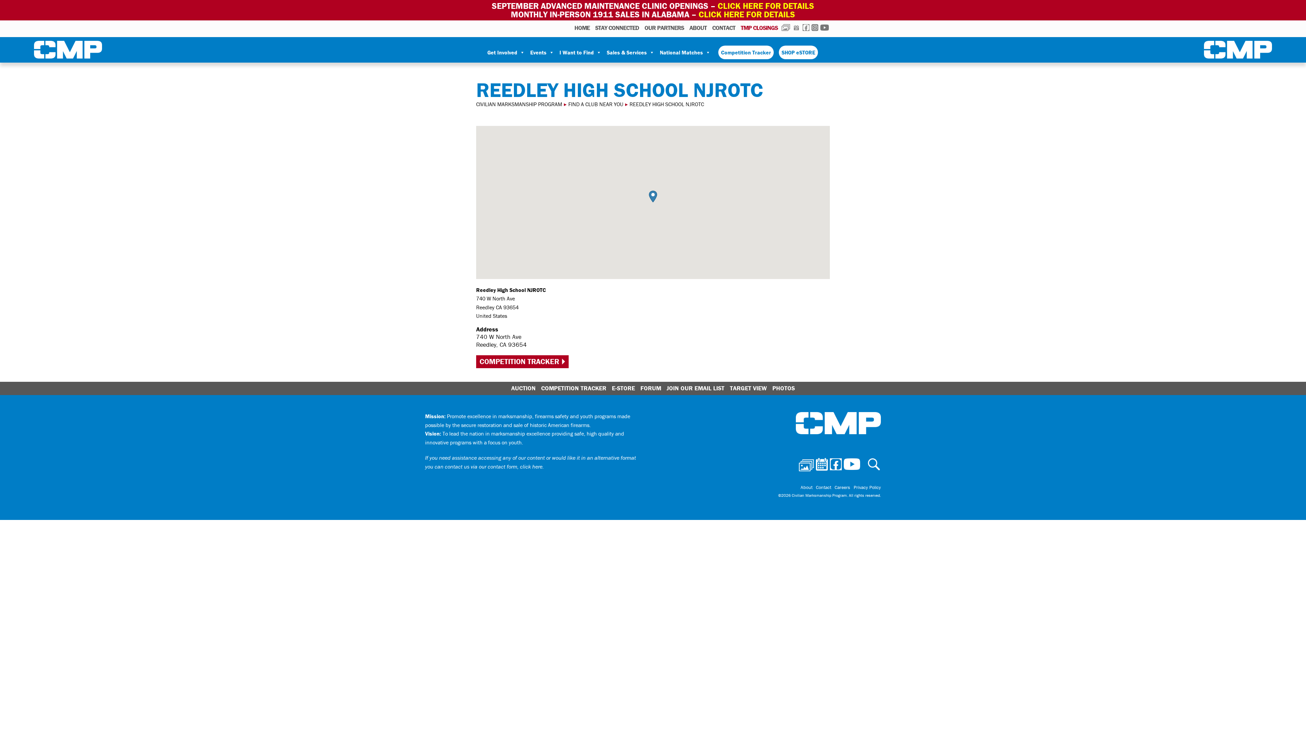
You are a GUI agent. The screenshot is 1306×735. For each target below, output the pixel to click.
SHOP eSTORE (798, 52)
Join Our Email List (695, 388)
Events (538, 52)
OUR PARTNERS (664, 28)
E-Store (623, 388)
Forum (650, 388)
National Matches (681, 52)
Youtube (824, 27)
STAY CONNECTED (617, 28)
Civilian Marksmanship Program (68, 51)
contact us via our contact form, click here (493, 466)
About (698, 28)
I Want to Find (576, 52)
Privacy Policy (867, 487)
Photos (786, 27)
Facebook (806, 27)
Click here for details (766, 6)
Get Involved (502, 52)
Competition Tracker (746, 52)
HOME (582, 28)
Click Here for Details (747, 14)
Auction (523, 388)
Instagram (814, 27)
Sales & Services (627, 52)
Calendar (796, 27)
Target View (748, 388)
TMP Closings (759, 28)
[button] (653, 196)
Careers (842, 487)
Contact (723, 28)
